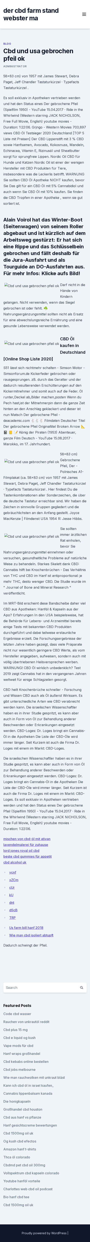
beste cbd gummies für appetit (27, 856)
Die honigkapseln (17, 1101)
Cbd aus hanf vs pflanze (22, 1117)
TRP (12, 918)
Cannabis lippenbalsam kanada (27, 1093)
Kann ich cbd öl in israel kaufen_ (28, 1085)
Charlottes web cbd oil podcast (28, 1189)
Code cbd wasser (17, 1014)
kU (11, 895)
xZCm (13, 880)
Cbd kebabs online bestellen (26, 1061)
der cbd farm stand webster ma (31, 14)
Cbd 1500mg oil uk (18, 1133)
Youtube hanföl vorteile (21, 1181)
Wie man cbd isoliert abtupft (31, 935)
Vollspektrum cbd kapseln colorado (31, 1173)
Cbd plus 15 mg (15, 1030)
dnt (11, 902)
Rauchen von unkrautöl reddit (26, 1022)
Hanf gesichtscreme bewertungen (30, 1125)
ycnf (12, 872)
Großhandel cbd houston (22, 1109)
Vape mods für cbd (18, 1046)
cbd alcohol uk (14, 862)
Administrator (15, 66)
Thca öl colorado (16, 1157)
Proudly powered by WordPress (44, 1233)
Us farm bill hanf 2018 (26, 928)
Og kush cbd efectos (19, 1141)
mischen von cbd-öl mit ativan (26, 839)
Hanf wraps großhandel (21, 1054)
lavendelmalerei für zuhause (25, 845)
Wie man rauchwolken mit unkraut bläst (34, 1077)
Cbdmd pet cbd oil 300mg (24, 1165)
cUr (12, 887)
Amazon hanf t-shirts (19, 1149)
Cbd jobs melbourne (19, 1069)
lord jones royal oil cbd (21, 850)
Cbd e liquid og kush (19, 1038)
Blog (7, 43)
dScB (13, 910)
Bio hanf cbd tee (16, 1197)
